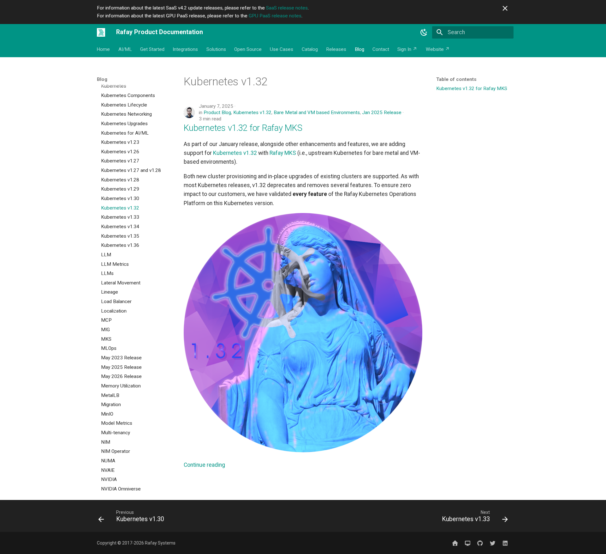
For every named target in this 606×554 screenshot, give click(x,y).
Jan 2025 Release (381, 112)
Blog (359, 49)
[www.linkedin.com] (505, 542)
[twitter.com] (492, 542)
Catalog (310, 49)
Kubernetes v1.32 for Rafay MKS (243, 128)
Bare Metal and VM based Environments (317, 112)
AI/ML (125, 49)
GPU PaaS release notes (275, 16)
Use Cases (282, 49)
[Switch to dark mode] (424, 32)
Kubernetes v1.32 (252, 112)
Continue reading (204, 465)
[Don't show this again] (505, 8)
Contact (380, 49)
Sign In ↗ (408, 49)
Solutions (216, 49)
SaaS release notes (287, 8)
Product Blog (217, 112)
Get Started (152, 49)
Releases (336, 49)
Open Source (248, 49)
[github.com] (479, 542)
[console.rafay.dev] (467, 542)
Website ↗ (438, 49)
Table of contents (456, 79)
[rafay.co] (454, 542)
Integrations (185, 49)
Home (103, 49)
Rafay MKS (283, 153)
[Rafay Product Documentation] (101, 32)
